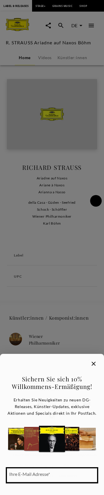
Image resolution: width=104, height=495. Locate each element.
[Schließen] (93, 364)
